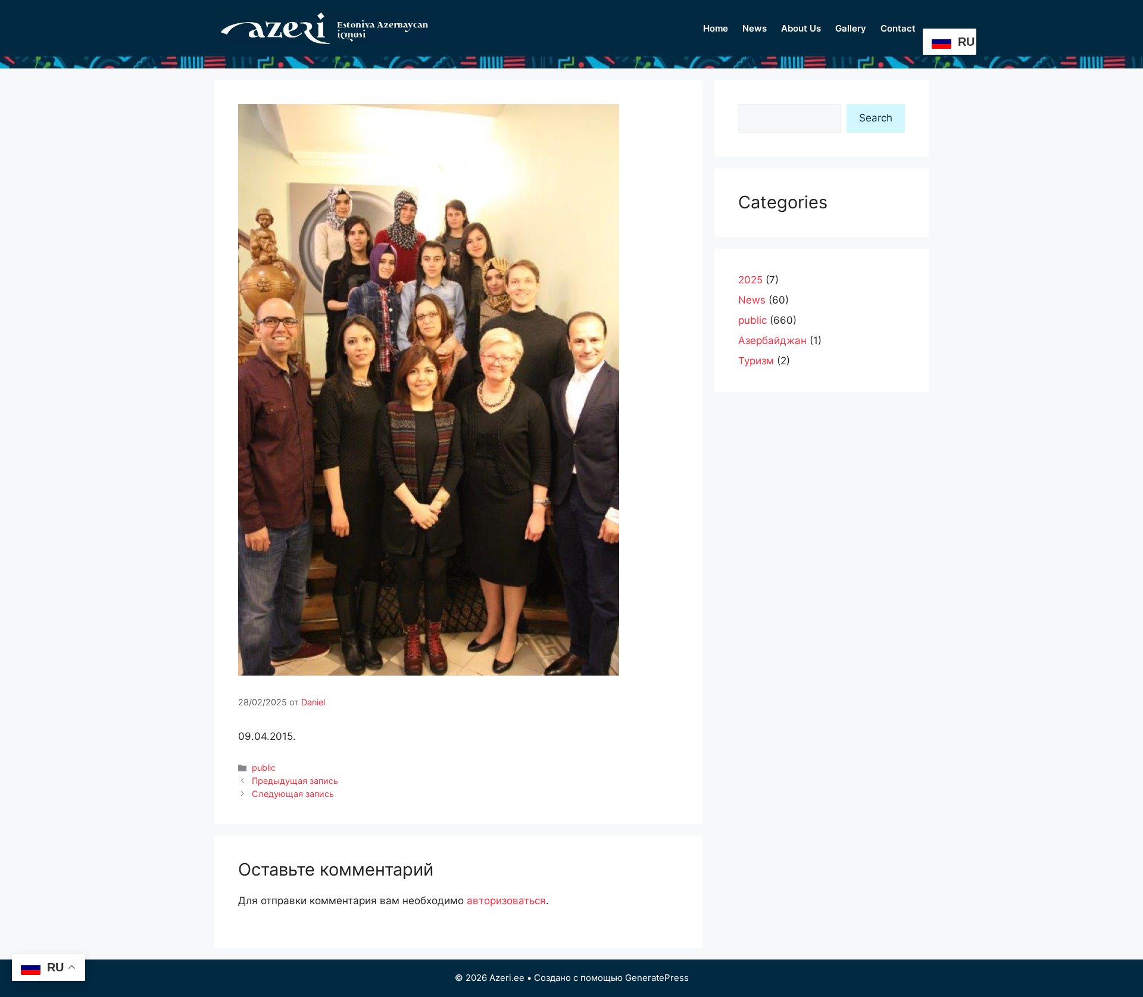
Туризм (756, 361)
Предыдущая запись (295, 781)
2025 (750, 280)
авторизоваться (506, 901)
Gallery (850, 28)
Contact (898, 28)
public (264, 767)
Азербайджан (772, 340)
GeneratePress (657, 977)
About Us (801, 28)
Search (875, 118)
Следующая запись (293, 794)
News (754, 28)
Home (715, 28)
